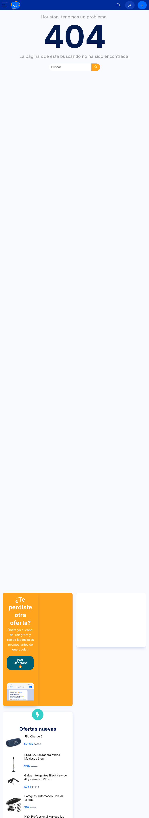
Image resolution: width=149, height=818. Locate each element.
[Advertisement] (111, 620)
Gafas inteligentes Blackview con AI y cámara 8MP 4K (46, 777)
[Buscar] (95, 67)
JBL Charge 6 (33, 736)
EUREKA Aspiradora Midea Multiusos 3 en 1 (42, 756)
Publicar (142, 5)
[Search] (118, 5)
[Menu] (4, 5)
